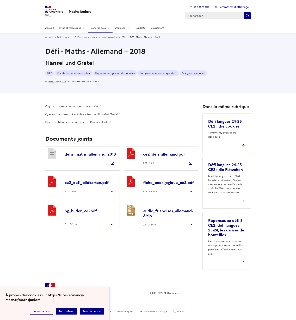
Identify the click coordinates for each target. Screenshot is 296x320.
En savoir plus (41, 311)
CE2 (123, 37)
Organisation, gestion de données (115, 73)
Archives (120, 28)
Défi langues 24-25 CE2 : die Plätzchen (225, 167)
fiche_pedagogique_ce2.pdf (168, 182)
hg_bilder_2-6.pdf (81, 211)
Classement (157, 28)
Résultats (140, 28)
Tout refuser (67, 311)
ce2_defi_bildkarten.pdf (87, 182)
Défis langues (98, 28)
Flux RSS (181, 311)
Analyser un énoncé (193, 73)
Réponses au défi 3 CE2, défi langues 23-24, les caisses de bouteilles (226, 228)
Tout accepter (92, 311)
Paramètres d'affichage (234, 7)
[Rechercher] (247, 15)
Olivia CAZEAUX (94, 81)
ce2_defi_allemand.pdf (164, 154)
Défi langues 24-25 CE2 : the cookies (225, 124)
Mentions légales (125, 311)
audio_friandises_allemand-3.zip (168, 213)
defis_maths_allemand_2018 (90, 154)
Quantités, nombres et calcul (73, 73)
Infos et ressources (70, 28)
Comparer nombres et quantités (158, 73)
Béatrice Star (78, 81)
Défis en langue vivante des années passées (96, 37)
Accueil (49, 28)
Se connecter (201, 7)
